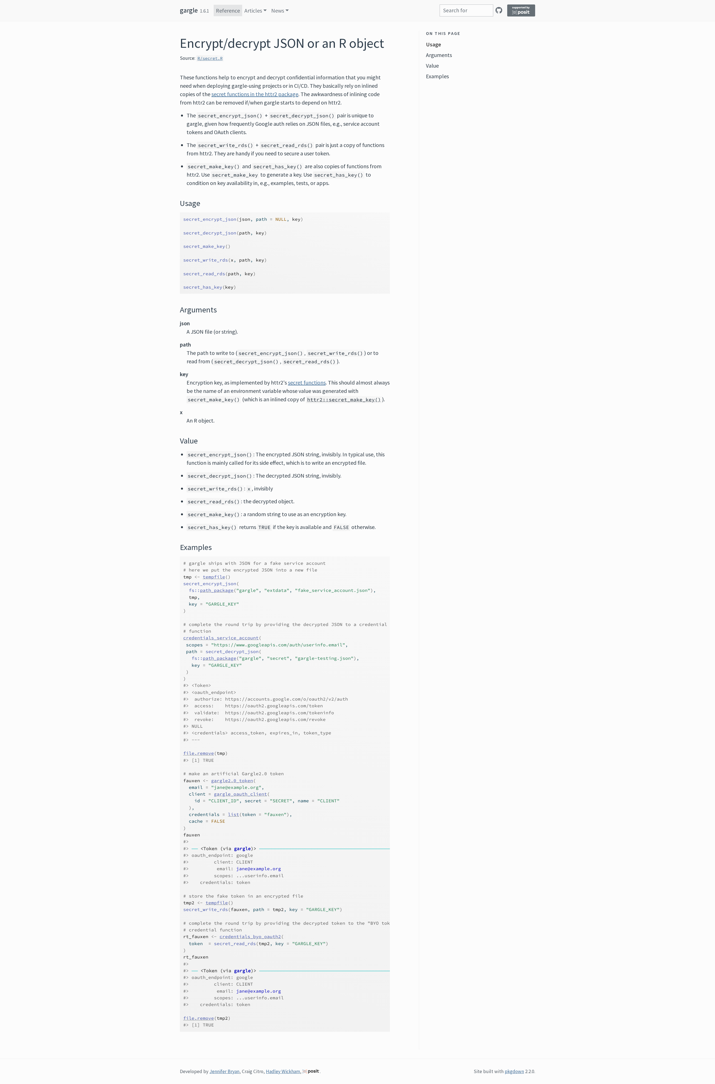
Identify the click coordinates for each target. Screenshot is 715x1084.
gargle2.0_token (232, 780)
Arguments (439, 54)
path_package (216, 590)
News (277, 10)
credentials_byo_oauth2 (250, 936)
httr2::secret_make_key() (344, 400)
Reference (228, 10)
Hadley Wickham (283, 1071)
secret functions (307, 382)
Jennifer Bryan (224, 1071)
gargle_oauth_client (240, 794)
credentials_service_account (221, 638)
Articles (253, 10)
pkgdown (514, 1071)
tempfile (214, 577)
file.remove (198, 753)
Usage (433, 44)
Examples (437, 76)
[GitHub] (498, 10)
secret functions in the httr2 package (254, 94)
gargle (189, 10)
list (233, 814)
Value (432, 65)
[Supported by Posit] (521, 10)
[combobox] (466, 10)
